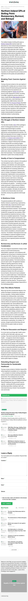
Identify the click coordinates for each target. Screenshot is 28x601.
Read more (5, 424)
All (16, 507)
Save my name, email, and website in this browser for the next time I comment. (15, 498)
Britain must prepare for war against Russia (16, 523)
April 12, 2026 (17, 416)
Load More (14, 549)
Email (3, 485)
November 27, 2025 (12, 445)
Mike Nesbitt (16, 97)
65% (10, 205)
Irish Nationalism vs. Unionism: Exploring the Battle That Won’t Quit (17, 530)
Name (3, 478)
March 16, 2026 (14, 587)
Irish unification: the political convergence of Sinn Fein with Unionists (15, 543)
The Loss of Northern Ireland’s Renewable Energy (15, 435)
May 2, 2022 (10, 546)
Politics (4, 409)
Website (3, 491)
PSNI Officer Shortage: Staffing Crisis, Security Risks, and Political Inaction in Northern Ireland (17, 429)
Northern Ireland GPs (6, 44)
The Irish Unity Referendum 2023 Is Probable (16, 512)
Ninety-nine (16, 91)
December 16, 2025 (12, 438)
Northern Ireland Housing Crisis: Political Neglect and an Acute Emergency (14, 413)
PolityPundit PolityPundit (7, 416)
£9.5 (15, 125)
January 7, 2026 (11, 431)
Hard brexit (21, 507)
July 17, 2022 (11, 519)
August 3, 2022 (11, 526)
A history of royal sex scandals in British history (16, 536)
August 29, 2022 (11, 514)
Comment (4, 460)
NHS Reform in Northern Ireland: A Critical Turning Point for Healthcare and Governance (16, 442)
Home (2, 6)
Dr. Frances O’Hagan (15, 103)
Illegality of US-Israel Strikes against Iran (14, 584)
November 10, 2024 (12, 538)
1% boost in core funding (13, 138)
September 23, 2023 (12, 532)
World (14, 581)
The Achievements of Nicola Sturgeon (17, 517)
